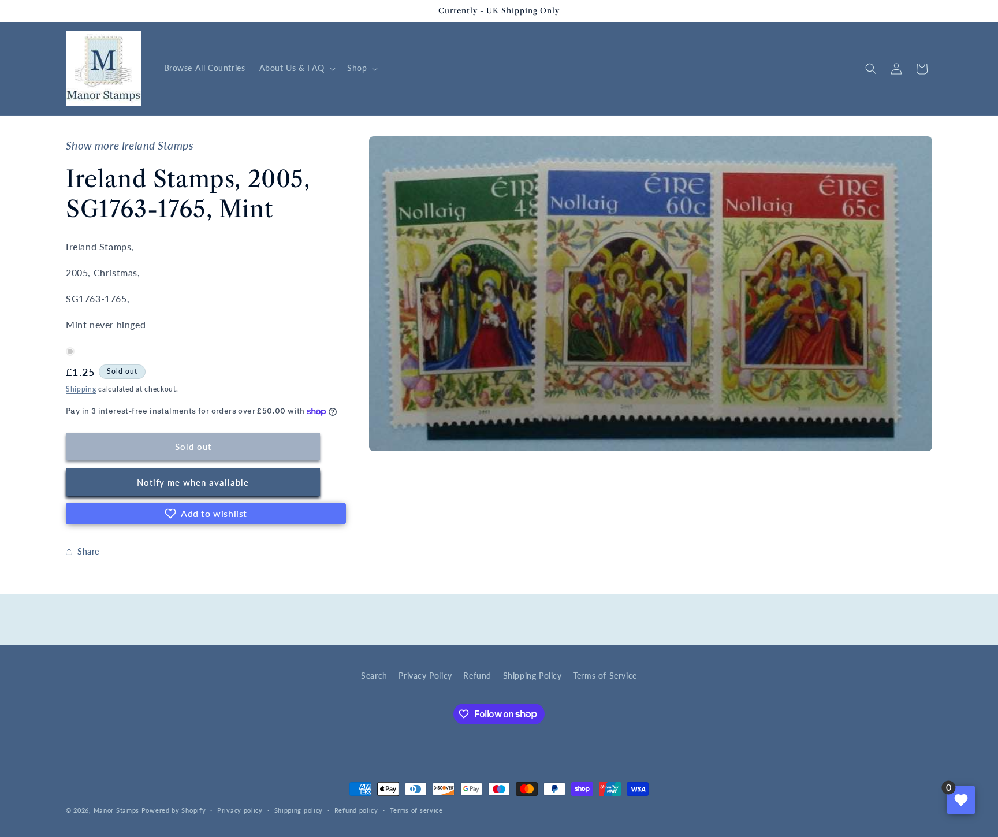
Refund (477, 675)
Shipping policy (298, 809)
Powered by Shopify (173, 810)
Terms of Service (605, 675)
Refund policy (356, 809)
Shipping (81, 389)
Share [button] (88, 551)
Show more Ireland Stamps (129, 145)
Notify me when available (193, 482)
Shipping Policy (532, 675)
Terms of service (416, 809)
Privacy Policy (425, 675)
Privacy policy (240, 809)
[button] (296, 68)
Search (374, 675)
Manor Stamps (116, 810)
